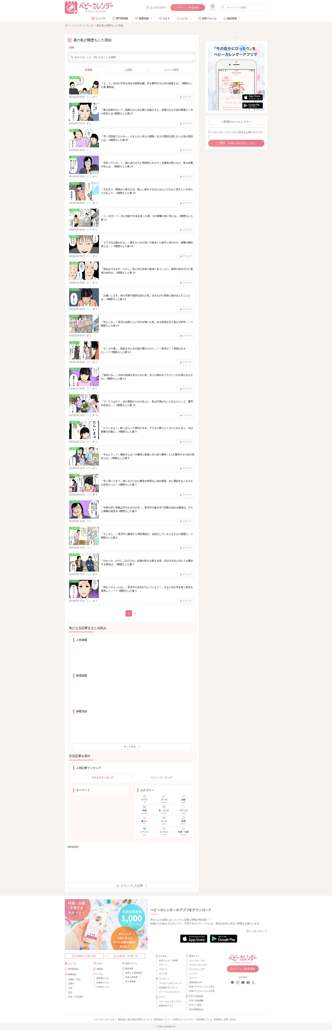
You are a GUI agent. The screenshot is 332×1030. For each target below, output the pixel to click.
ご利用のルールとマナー (236, 121)
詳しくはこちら (254, 931)
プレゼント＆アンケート (170, 983)
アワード (163, 965)
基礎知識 (144, 18)
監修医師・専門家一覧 (127, 956)
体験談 (100, 969)
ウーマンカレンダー (198, 965)
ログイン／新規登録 (188, 7)
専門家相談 (122, 18)
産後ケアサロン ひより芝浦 (201, 991)
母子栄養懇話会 (196, 1009)
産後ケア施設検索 (133, 973)
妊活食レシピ (103, 987)
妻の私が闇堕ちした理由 (110, 25)
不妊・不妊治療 (75, 997)
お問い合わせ (230, 1019)
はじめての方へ (158, 7)
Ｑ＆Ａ (166, 18)
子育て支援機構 (196, 1000)
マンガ (89, 25)
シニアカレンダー (197, 969)
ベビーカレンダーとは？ (105, 1019)
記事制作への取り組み (86, 956)
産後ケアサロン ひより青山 (201, 986)
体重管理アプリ (166, 1006)
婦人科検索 (130, 981)
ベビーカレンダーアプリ (170, 1001)
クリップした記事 (132, 885)
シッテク (193, 973)
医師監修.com (195, 982)
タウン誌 (163, 973)
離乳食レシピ (103, 978)
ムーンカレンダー (197, 960)
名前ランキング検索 (168, 960)
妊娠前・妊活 (74, 979)
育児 (70, 992)
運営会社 (122, 1019)
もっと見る (130, 746)
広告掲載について (204, 1019)
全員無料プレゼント (168, 987)
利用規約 (218, 1019)
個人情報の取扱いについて (139, 1019)
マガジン (163, 969)
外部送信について (162, 1019)
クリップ (187, 97)
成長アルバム (209, 18)
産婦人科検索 (131, 977)
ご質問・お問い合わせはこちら (236, 143)
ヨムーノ (193, 978)
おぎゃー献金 (195, 1005)
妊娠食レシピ (103, 982)
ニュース (100, 18)
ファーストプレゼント (169, 992)
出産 (70, 988)
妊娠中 (71, 983)
